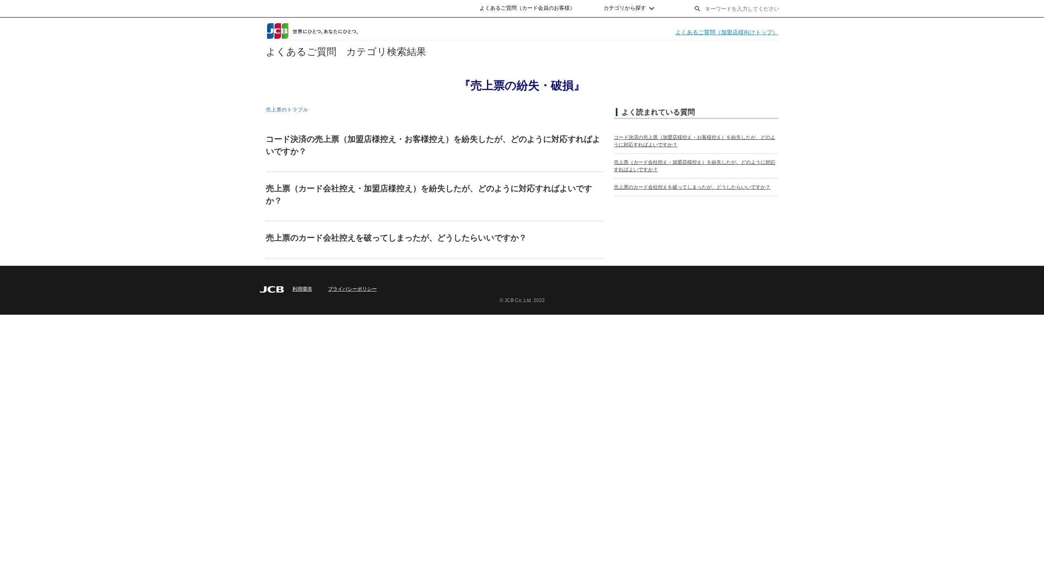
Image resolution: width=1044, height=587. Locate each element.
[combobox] (760, 8)
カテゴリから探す (625, 8)
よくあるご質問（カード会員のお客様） (527, 8)
